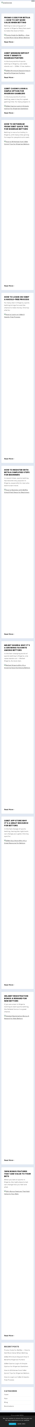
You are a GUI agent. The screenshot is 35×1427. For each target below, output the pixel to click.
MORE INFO (21, 1424)
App (6, 1398)
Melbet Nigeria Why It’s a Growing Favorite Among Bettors (17, 647)
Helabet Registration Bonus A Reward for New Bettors (16, 998)
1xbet (6, 1394)
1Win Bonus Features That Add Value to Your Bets (17, 1174)
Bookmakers (9, 1406)
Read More (8, 42)
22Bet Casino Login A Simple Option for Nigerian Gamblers (16, 91)
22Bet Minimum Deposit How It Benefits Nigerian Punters (16, 55)
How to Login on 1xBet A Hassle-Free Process (16, 298)
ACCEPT (12, 1424)
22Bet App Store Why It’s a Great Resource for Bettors (16, 823)
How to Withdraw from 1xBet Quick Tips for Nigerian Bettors (16, 126)
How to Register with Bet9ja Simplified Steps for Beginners (17, 472)
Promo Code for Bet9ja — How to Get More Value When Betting (17, 20)
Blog (6, 1402)
